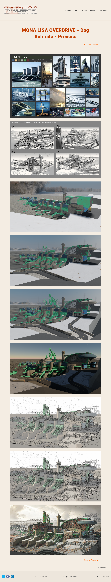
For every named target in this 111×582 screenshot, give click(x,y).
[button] (102, 567)
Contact (103, 10)
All (76, 10)
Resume (93, 10)
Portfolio (67, 10)
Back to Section (91, 45)
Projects (83, 10)
